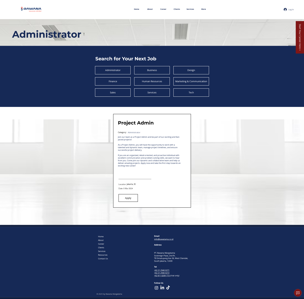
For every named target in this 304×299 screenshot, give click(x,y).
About (101, 240)
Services (101, 251)
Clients (101, 247)
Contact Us (103, 258)
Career (101, 244)
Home (101, 236)
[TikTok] (168, 287)
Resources (102, 255)
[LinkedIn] (162, 287)
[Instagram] (156, 287)
